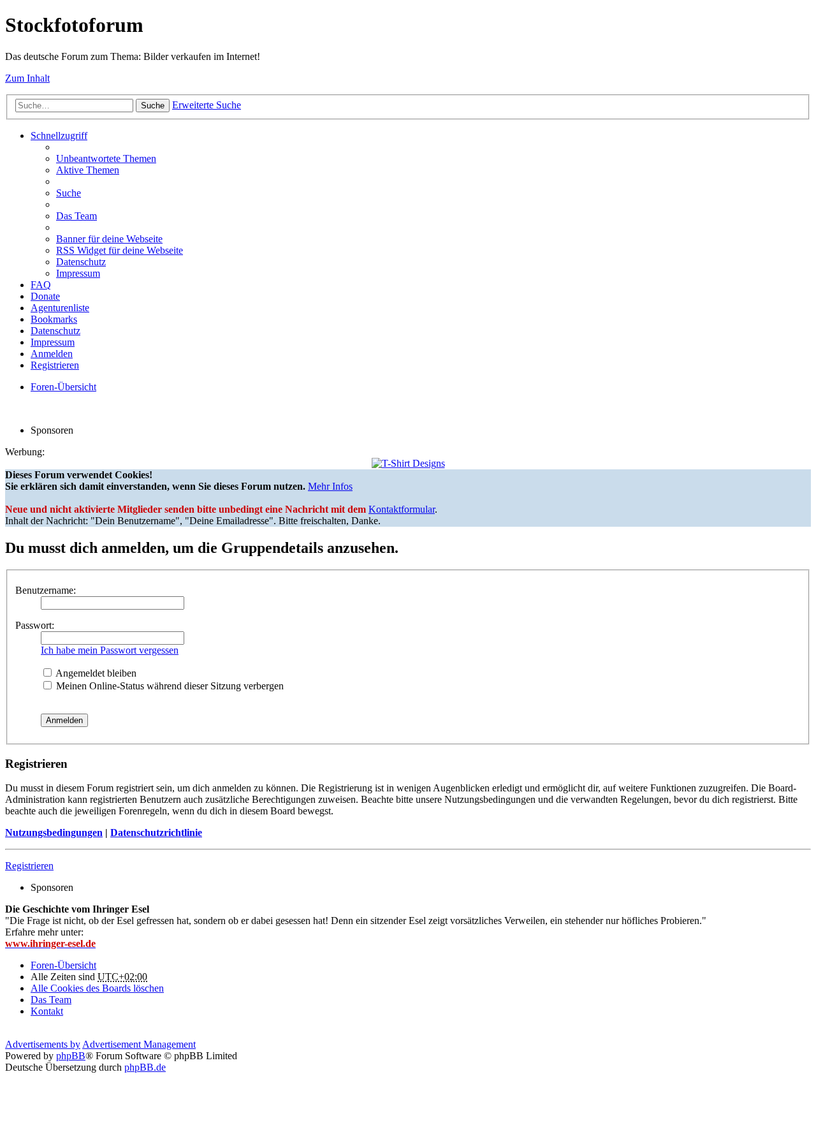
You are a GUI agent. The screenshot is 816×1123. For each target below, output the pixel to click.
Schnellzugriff (59, 135)
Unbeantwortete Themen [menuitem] (106, 158)
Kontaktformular (401, 509)
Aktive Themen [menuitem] (87, 170)
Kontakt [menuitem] (47, 1011)
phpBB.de (145, 1067)
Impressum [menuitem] (78, 273)
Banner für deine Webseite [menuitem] (109, 238)
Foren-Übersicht (63, 965)
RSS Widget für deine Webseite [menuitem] (119, 250)
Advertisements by (42, 1044)
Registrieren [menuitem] (55, 365)
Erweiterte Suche (206, 104)
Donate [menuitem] (45, 296)
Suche (152, 105)
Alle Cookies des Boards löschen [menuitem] (97, 988)
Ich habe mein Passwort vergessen (109, 650)
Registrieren (29, 865)
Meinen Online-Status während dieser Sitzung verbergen (169, 685)
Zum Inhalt (27, 78)
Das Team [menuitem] (76, 215)
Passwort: (34, 625)
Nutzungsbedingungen (54, 832)
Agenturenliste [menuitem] (60, 307)
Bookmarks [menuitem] (54, 319)
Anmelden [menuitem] (52, 353)
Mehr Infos (330, 486)
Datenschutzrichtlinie (156, 832)
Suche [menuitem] (68, 192)
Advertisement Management (139, 1044)
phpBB (70, 1055)
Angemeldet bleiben (95, 673)
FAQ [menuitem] (41, 284)
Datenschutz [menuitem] (81, 261)
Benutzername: (45, 590)
